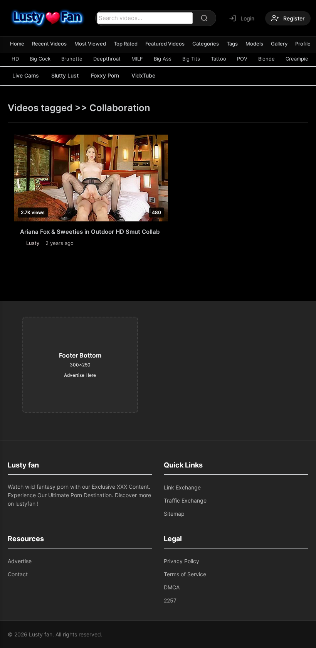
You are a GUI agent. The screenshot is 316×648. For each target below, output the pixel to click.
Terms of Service (185, 574)
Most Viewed (90, 43)
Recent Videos (49, 43)
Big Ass (162, 59)
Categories (205, 43)
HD (15, 59)
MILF (137, 59)
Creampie (297, 59)
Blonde (266, 59)
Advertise (20, 561)
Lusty (32, 243)
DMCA (172, 587)
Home (17, 43)
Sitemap (174, 513)
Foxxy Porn (105, 75)
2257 (170, 600)
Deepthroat (107, 59)
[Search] (204, 18)
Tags (232, 43)
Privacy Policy (181, 561)
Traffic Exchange (185, 500)
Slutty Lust (65, 75)
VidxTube (143, 75)
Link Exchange (182, 487)
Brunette (71, 59)
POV (242, 59)
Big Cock (40, 59)
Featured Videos (165, 43)
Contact (18, 574)
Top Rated (126, 43)
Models (254, 43)
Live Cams (25, 75)
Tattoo (218, 59)
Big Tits (191, 59)
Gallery (279, 43)
